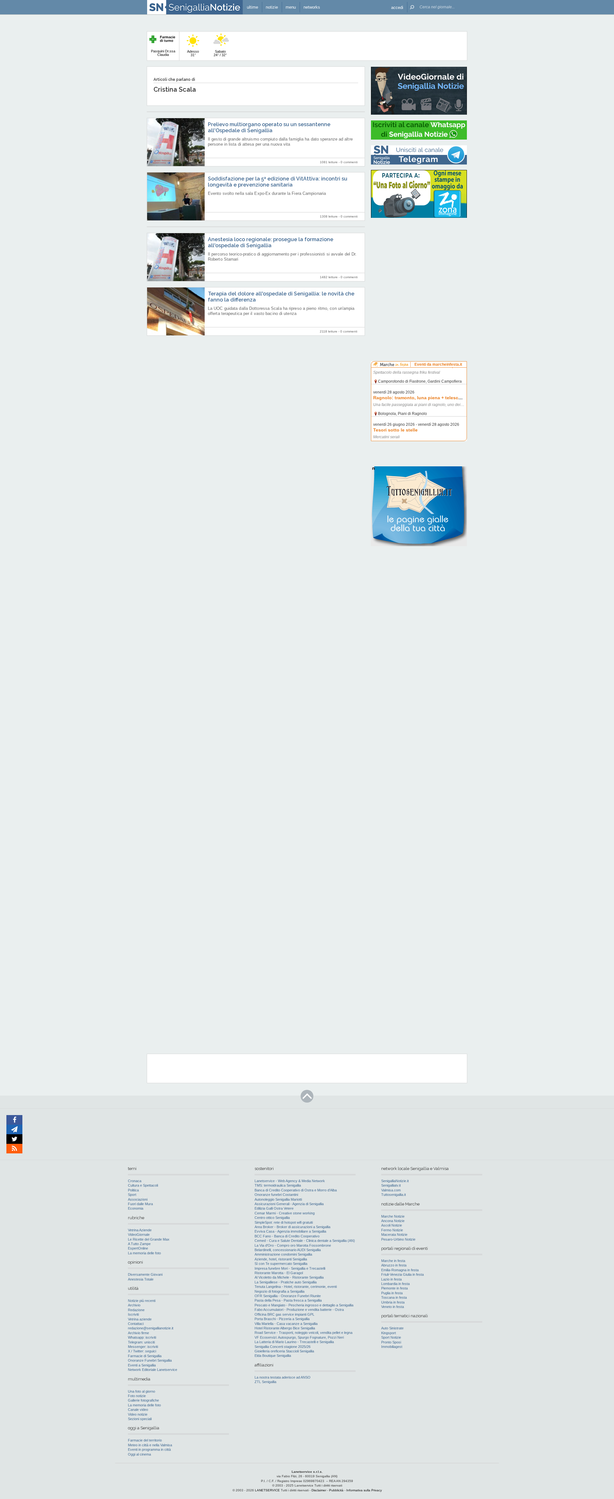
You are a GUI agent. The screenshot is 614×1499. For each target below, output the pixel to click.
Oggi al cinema (139, 1454)
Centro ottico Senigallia (272, 1218)
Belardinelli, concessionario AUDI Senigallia (288, 1250)
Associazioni (137, 1199)
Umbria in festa (393, 1302)
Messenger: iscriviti (143, 1347)
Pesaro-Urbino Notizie (398, 1239)
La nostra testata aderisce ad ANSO (283, 1377)
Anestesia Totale (141, 1279)
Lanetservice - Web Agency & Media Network (290, 1181)
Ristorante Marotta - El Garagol (279, 1273)
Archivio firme (138, 1333)
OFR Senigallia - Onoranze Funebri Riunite (288, 1296)
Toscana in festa (394, 1297)
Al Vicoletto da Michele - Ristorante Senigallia (289, 1277)
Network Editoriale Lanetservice (152, 1370)
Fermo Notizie (392, 1230)
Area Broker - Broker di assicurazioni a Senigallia (292, 1227)
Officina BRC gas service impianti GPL (284, 1314)
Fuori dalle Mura (140, 1204)
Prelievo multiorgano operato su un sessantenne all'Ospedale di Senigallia (269, 127)
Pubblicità (336, 1490)
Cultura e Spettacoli (143, 1185)
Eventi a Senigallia (142, 1365)
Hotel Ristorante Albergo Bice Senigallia (285, 1328)
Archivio (134, 1305)
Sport (132, 1195)
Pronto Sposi (391, 1342)
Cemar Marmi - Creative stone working (285, 1213)
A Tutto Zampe (139, 1244)
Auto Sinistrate (392, 1328)
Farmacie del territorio (145, 1440)
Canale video (138, 1409)
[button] (397, 7)
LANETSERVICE (267, 1490)
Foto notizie (137, 1396)
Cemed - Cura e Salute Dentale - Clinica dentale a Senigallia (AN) (305, 1241)
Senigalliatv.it (391, 1185)
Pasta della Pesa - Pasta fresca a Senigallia (288, 1300)
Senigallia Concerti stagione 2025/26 (283, 1347)
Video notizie (137, 1414)
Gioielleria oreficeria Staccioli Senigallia (284, 1351)
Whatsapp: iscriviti (142, 1337)
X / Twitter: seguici (142, 1351)
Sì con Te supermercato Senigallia (281, 1264)
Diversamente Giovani (145, 1274)
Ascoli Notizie (391, 1225)
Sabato (220, 53)
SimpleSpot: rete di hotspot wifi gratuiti (284, 1222)
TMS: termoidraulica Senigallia (278, 1185)
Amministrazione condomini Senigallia (283, 1254)
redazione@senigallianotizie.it (150, 1328)
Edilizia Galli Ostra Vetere (274, 1208)
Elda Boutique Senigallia (273, 1356)
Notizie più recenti (141, 1301)
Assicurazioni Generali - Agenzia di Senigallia (289, 1204)
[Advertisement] (419, 263)
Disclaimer (318, 1490)
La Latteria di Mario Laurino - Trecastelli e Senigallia (294, 1342)
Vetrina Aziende (140, 1230)
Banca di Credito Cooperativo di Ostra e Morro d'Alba (296, 1190)
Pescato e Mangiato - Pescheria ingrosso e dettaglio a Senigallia (304, 1305)
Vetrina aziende (140, 1319)
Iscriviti (133, 1314)
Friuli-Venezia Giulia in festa (402, 1274)
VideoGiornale (139, 1234)
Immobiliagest (391, 1347)
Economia (135, 1208)
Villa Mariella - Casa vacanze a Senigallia (286, 1324)
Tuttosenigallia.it (393, 1195)
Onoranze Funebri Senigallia (150, 1360)
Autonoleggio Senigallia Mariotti (278, 1199)
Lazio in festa (391, 1279)
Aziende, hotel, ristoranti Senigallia (281, 1259)
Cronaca (134, 1181)
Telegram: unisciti (141, 1342)
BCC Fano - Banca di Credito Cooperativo (287, 1236)
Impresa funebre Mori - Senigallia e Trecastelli (290, 1268)
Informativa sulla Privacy (364, 1490)
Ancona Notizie (393, 1221)
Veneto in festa (392, 1307)
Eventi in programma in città (149, 1449)
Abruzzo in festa (393, 1265)
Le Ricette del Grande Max (148, 1239)
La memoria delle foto (144, 1253)
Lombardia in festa (395, 1284)
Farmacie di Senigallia (144, 1356)
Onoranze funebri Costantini (276, 1195)
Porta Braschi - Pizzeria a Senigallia (282, 1319)
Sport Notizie (391, 1337)
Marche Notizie (393, 1216)
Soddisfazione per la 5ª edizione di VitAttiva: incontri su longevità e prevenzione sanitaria (277, 182)
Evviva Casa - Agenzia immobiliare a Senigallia (290, 1231)
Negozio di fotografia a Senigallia (279, 1291)
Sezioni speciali (140, 1419)
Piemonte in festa (394, 1288)
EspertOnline (138, 1248)
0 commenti (349, 162)
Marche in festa (393, 1261)
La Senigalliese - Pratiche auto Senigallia (286, 1282)
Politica (133, 1190)
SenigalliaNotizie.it (395, 1181)
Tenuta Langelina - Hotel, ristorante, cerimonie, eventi (296, 1287)
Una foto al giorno (141, 1391)
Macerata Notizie (394, 1234)
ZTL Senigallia (265, 1382)
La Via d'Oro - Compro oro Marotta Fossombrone (293, 1245)
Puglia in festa (392, 1293)
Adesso (193, 53)
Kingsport (388, 1333)
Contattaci (136, 1324)
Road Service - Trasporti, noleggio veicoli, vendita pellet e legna (303, 1333)
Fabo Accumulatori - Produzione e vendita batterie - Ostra (299, 1310)
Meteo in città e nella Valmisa (150, 1445)
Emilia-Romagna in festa (400, 1270)
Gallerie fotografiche (143, 1400)
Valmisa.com (391, 1190)
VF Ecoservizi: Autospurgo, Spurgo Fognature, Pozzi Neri (299, 1337)
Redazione (136, 1310)
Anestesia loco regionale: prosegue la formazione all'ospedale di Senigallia (270, 242)
